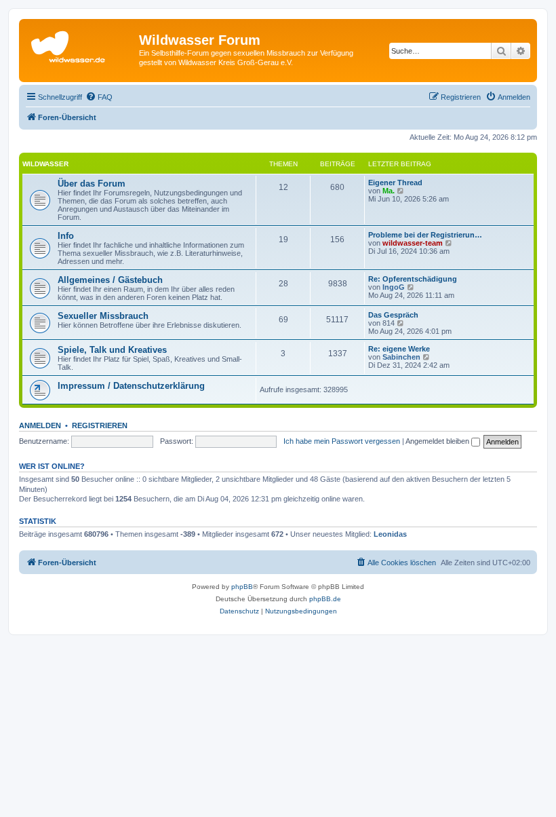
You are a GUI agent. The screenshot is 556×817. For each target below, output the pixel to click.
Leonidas (390, 534)
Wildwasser (45, 164)
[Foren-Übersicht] (80, 44)
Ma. (388, 191)
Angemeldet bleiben (438, 441)
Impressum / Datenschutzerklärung (131, 386)
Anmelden (40, 425)
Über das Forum (91, 183)
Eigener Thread (395, 182)
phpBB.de (325, 599)
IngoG (393, 287)
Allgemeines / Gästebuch (110, 280)
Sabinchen (401, 357)
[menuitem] (99, 97)
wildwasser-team (412, 243)
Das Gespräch (393, 315)
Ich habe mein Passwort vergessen (341, 441)
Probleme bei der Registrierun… (425, 235)
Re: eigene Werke (399, 349)
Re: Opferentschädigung (412, 279)
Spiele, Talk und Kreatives (112, 350)
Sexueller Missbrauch (103, 316)
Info (66, 236)
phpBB (242, 586)
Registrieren (99, 425)
